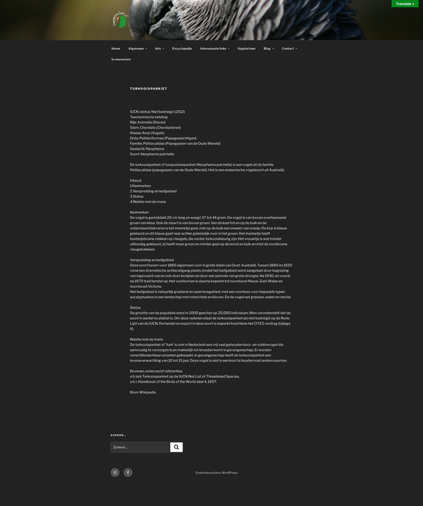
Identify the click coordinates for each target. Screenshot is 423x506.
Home (115, 48)
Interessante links (213, 48)
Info (158, 48)
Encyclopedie (182, 48)
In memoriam (121, 59)
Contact (288, 48)
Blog (267, 48)
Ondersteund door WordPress (216, 472)
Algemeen (136, 48)
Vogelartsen (246, 48)
